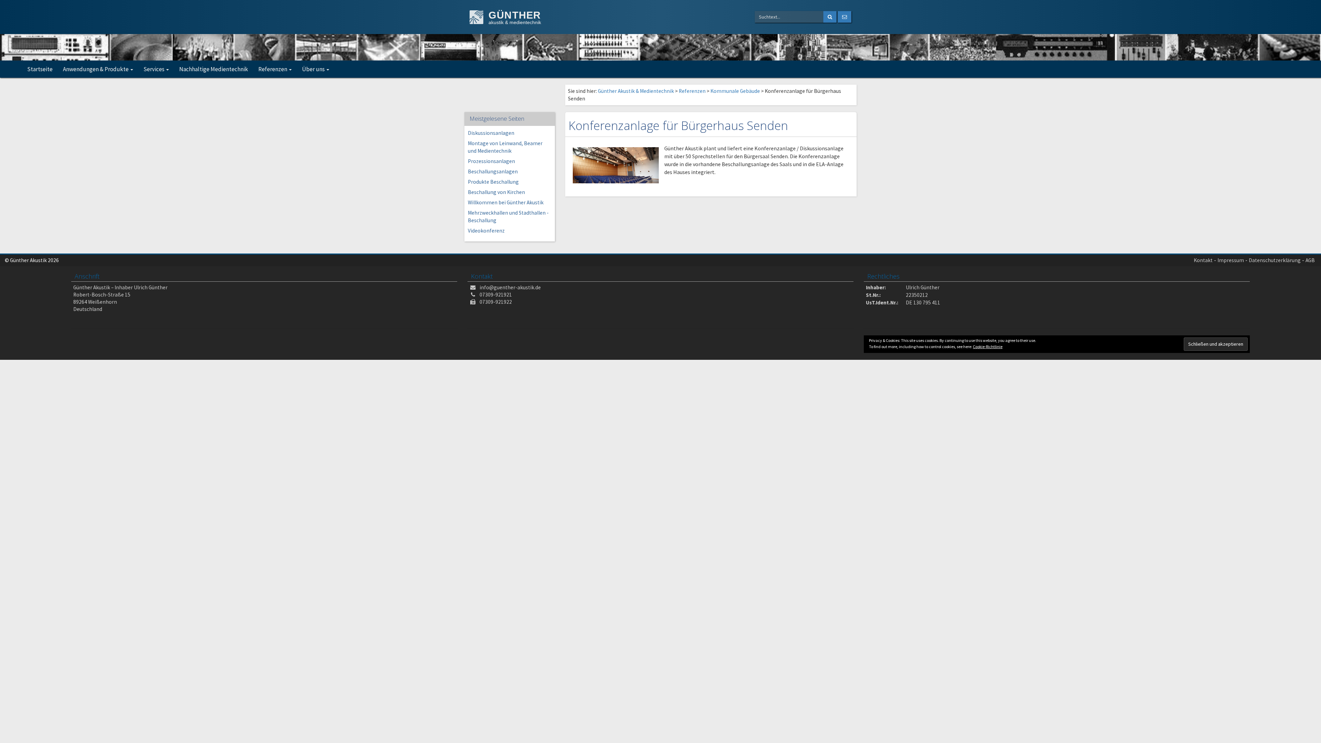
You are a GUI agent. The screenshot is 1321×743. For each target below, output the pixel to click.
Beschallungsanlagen (493, 171)
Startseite (40, 69)
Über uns (314, 69)
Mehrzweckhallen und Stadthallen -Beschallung (508, 216)
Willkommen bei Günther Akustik (506, 202)
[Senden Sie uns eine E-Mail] (844, 17)
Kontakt (1203, 260)
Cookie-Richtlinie (987, 346)
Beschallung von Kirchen (496, 192)
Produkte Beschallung (493, 182)
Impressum (1230, 260)
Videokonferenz (486, 230)
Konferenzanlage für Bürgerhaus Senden (678, 125)
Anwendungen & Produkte (96, 69)
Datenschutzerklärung (1275, 260)
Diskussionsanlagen (491, 133)
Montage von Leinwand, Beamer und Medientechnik (505, 147)
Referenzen (273, 69)
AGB (1310, 260)
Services (154, 69)
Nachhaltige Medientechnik (213, 69)
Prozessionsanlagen (491, 161)
